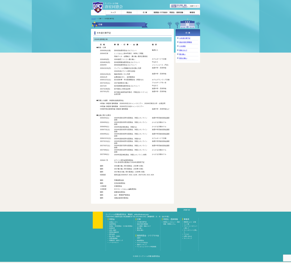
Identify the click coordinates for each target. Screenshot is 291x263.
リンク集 (186, 224)
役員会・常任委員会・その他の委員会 (120, 226)
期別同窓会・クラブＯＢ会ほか (160, 12)
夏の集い (182, 54)
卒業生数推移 (113, 238)
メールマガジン (114, 242)
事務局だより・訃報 (190, 222)
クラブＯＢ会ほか (142, 242)
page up (186, 210)
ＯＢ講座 (182, 46)
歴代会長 (112, 234)
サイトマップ (188, 238)
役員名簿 (112, 228)
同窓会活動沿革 (114, 232)
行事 (145, 12)
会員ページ (185, 6)
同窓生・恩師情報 (176, 12)
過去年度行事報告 (185, 42)
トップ (113, 12)
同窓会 (129, 12)
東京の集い (183, 58)
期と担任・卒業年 (114, 236)
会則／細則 (112, 230)
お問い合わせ (188, 236)
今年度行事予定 (184, 38)
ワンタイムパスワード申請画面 (146, 246)
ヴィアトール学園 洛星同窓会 (114, 5)
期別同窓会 (140, 240)
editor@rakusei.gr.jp (141, 214)
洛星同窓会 (112, 224)
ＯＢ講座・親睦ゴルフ (144, 226)
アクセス (186, 234)
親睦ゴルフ (183, 50)
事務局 (191, 12)
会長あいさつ (113, 222)
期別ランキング (142, 244)
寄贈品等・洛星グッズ (116, 240)
